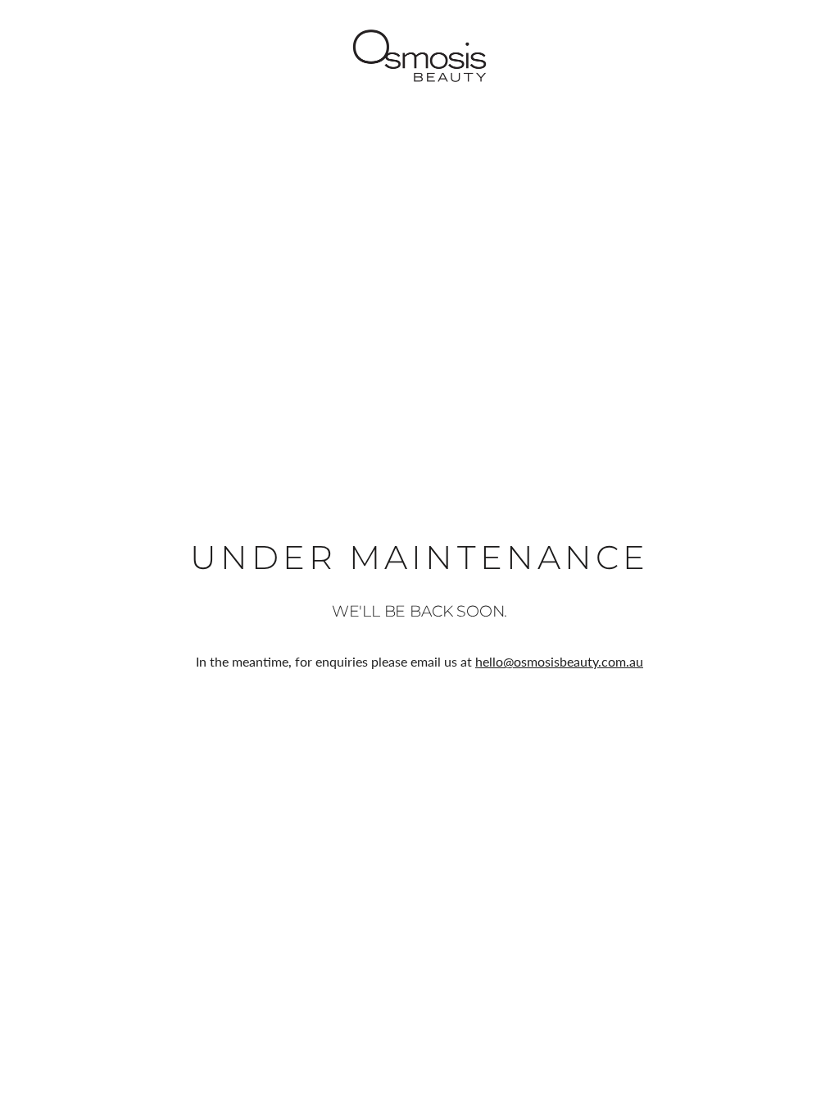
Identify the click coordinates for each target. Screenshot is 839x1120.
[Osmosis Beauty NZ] (419, 55)
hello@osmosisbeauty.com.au (559, 661)
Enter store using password (753, 55)
